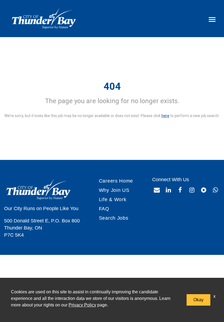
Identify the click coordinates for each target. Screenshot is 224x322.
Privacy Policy (82, 305)
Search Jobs (113, 218)
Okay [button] (198, 299)
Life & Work (112, 199)
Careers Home (116, 181)
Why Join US (114, 190)
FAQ (104, 208)
